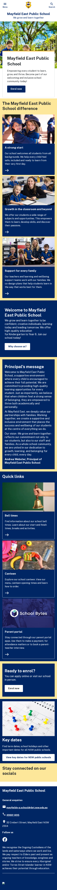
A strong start (14, 147)
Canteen (10, 573)
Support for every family (20, 270)
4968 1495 (12, 815)
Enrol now (16, 89)
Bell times (11, 515)
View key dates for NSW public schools (28, 757)
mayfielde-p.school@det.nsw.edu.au (27, 807)
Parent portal (13, 631)
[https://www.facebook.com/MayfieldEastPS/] (4, 841)
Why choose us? (17, 346)
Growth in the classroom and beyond (28, 209)
